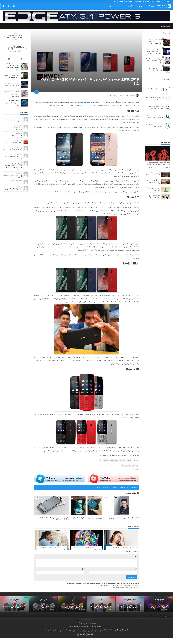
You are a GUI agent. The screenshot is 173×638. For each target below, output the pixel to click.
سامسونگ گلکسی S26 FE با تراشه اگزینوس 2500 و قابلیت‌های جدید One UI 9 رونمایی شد (12, 66)
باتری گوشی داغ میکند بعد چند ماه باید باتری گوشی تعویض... (12, 150)
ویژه (109, 6)
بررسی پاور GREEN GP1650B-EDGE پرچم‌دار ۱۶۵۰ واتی (156, 89)
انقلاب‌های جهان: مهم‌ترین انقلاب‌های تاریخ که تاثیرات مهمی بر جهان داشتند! (158, 163)
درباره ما (158, 616)
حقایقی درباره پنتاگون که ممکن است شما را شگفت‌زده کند (153, 175)
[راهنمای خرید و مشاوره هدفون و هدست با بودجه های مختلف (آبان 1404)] (158, 604)
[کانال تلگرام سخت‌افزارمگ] (89, 634)
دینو (115, 1)
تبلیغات (152, 616)
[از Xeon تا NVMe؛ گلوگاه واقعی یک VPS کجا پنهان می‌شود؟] (24, 84)
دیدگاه (135, 557)
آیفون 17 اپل (129, 1)
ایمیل (83, 569)
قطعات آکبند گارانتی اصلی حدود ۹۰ (13, 143)
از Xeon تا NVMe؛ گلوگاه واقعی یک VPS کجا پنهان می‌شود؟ (11, 85)
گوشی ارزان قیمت (114, 460)
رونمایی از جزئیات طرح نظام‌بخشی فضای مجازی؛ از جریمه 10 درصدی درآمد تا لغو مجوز (11, 103)
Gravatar (122, 588)
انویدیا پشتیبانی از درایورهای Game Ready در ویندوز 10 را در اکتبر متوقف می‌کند (11, 75)
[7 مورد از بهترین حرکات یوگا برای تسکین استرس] (165, 189)
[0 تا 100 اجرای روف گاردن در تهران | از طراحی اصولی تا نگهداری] (165, 181)
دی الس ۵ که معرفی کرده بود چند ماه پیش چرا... (12, 136)
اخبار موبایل (122, 460)
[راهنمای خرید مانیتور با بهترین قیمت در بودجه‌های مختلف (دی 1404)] (72, 604)
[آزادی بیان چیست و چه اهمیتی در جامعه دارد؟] (165, 196)
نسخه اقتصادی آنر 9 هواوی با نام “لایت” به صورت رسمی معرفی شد (124, 519)
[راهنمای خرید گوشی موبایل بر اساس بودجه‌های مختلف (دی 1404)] (101, 604)
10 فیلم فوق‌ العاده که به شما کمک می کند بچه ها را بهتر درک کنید (87, 549)
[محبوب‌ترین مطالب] (9, 59)
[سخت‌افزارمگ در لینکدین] (78, 634)
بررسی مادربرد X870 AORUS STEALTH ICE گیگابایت (156, 108)
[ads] (86, 16)
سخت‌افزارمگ (166, 616)
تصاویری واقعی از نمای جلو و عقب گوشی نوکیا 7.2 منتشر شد (88, 518)
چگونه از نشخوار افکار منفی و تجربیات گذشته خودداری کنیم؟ (52, 549)
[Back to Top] (86, 620)
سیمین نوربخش (128, 96)
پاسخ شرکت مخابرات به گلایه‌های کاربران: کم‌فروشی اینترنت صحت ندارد (153, 60)
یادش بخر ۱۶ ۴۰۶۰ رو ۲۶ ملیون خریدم (13, 189)
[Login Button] (3, 6)
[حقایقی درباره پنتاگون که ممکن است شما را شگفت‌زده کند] (165, 174)
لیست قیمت (119, 6)
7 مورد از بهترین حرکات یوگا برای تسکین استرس (153, 189)
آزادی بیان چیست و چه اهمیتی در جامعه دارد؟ (154, 196)
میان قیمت (106, 460)
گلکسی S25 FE (156, 1)
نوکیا (100, 460)
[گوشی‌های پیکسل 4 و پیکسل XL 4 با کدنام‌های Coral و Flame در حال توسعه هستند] (51, 506)
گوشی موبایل (165, 26)
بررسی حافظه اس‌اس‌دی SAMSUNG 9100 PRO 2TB (154, 98)
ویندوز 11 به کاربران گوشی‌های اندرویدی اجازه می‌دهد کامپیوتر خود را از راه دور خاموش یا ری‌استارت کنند (102, 488)
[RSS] (94, 634)
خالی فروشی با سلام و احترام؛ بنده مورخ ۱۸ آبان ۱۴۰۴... (13, 157)
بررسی (141, 6)
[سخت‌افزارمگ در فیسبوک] (84, 634)
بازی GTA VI (165, 1)
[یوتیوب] (113, 478)
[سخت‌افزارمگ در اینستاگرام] (86, 634)
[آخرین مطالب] (21, 59)
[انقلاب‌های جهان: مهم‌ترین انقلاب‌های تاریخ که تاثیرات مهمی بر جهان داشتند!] (157, 153)
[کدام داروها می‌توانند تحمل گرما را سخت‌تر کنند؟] (121, 540)
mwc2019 (129, 460)
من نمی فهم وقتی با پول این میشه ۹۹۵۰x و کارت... (13, 129)
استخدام (145, 616)
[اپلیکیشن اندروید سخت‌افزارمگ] (92, 634)
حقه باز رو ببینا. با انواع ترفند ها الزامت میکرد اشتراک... (12, 121)
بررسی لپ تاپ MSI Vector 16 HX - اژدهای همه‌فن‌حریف (155, 126)
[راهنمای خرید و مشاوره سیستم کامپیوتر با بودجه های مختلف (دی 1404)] (130, 604)
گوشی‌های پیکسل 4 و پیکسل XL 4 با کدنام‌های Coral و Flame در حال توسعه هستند (54, 519)
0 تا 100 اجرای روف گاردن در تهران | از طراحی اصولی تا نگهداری (153, 182)
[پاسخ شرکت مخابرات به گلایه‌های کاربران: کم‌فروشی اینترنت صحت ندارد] (166, 60)
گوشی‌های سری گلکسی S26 (142, 1)
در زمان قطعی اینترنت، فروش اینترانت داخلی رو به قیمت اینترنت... (12, 176)
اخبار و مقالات (151, 6)
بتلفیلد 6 (121, 1)
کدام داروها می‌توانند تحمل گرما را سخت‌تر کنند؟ (123, 548)
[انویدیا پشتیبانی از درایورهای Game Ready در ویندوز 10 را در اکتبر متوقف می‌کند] (24, 75)
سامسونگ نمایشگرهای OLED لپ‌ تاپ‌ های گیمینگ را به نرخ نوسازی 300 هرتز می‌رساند (154, 51)
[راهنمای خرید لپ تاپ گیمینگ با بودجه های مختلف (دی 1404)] (14, 604)
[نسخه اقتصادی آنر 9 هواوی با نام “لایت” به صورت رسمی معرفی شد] (121, 506)
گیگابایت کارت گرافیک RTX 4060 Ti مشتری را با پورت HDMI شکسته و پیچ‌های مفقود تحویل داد (154, 42)
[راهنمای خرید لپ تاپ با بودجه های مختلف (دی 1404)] (43, 604)
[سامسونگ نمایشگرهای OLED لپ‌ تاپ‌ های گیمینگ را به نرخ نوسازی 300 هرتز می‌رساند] (166, 51)
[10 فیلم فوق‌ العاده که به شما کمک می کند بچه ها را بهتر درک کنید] (87, 540)
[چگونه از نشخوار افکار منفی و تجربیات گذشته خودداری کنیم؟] (52, 540)
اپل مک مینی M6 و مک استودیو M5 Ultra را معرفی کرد (154, 70)
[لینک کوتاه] (111, 96)
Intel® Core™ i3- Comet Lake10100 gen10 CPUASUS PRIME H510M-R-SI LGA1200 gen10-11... (13, 167)
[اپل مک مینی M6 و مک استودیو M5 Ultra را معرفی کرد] (166, 69)
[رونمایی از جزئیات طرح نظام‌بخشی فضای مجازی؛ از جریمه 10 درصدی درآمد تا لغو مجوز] (24, 102)
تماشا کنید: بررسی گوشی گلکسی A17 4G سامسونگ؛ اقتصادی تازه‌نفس (154, 117)
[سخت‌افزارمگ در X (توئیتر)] (81, 634)
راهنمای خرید (130, 6)
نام (136, 569)
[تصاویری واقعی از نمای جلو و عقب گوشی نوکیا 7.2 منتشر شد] (86, 506)
